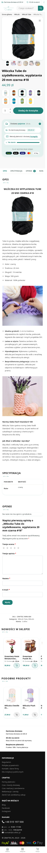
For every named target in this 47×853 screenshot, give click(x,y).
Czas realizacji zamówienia (13, 788)
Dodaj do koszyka (28, 110)
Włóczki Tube (26, 14)
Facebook (6, 808)
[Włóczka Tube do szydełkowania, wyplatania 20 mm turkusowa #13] (14, 101)
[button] (40, 20)
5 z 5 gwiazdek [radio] (18, 548)
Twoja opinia (9, 553)
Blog (4, 805)
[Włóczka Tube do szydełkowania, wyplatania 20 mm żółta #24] (30, 101)
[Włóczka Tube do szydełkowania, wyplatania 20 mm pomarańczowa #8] (5, 101)
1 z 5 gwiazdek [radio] (3, 548)
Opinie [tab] (30, 171)
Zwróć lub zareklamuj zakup (13, 795)
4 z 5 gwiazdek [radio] (14, 548)
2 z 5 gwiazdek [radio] (7, 548)
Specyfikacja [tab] (16, 171)
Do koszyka (17, 665)
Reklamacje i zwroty (10, 791)
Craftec (24, 621)
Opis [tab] (5, 171)
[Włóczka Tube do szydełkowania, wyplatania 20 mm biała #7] (5, 93)
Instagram (6, 811)
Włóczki (17, 14)
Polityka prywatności (10, 765)
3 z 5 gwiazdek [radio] (11, 548)
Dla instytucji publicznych (12, 772)
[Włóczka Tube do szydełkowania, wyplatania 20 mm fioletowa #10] (30, 93)
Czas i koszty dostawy (11, 785)
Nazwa (6, 578)
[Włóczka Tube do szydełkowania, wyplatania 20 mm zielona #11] (22, 101)
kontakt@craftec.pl (13, 832)
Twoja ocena (9, 544)
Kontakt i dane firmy (10, 768)
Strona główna (7, 14)
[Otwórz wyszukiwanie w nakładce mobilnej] (29, 8)
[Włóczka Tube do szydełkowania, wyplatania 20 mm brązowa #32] (14, 93)
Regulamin (6, 762)
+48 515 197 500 (14, 821)
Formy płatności (8, 782)
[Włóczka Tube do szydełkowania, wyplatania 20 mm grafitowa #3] (38, 93)
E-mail (6, 589)
